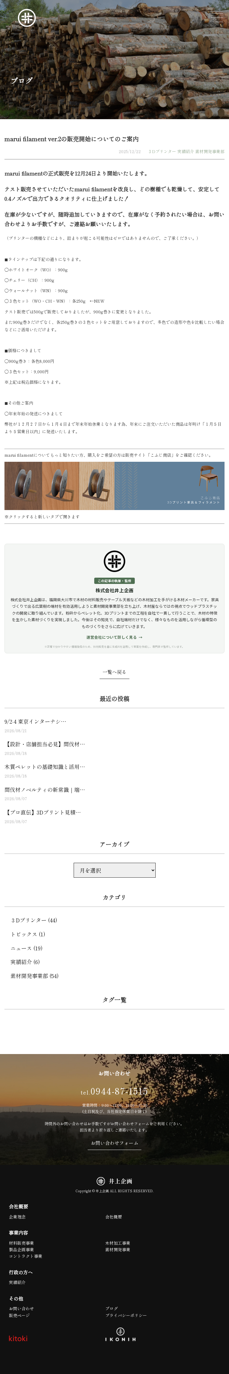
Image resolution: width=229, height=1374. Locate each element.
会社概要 (113, 1217)
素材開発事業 (117, 1249)
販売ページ (19, 1315)
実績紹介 (185, 151)
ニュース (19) (26, 948)
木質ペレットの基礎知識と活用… (44, 771)
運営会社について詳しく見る (111, 637)
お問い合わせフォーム (114, 1142)
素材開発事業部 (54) (34, 976)
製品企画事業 (21, 1249)
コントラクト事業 (25, 1256)
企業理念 (17, 1217)
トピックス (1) (27, 934)
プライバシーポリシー (126, 1315)
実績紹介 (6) (25, 962)
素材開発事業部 (210, 151)
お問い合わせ (21, 1308)
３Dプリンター (162, 151)
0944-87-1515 (114, 1090)
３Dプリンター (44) (33, 920)
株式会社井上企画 (114, 590)
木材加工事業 (117, 1243)
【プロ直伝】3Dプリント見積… (42, 816)
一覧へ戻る (114, 671)
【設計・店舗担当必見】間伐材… (44, 748)
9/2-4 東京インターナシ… (35, 725)
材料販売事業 (21, 1243)
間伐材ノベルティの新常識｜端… (44, 794)
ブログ (111, 1308)
